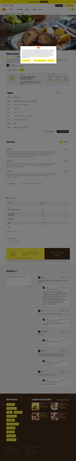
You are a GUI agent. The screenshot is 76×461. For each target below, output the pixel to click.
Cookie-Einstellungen (26, 60)
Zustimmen (51, 60)
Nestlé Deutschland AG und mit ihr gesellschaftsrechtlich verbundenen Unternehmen (36, 50)
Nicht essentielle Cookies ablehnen (40, 60)
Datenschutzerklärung (25, 57)
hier (26, 56)
